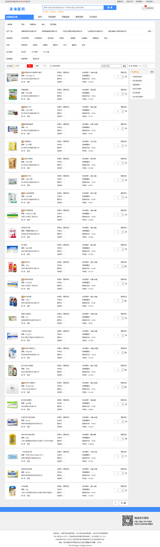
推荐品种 (79, 17)
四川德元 (45, 12)
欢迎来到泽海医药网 (11, 1)
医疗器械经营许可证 (86, 539)
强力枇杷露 (27, 297)
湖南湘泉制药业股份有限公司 (31, 320)
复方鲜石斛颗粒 (26, 400)
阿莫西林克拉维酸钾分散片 (33, 72)
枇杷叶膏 (27, 262)
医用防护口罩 (25, 228)
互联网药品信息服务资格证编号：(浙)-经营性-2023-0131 (87, 536)
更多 (152, 72)
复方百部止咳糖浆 (27, 366)
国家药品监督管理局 (68, 533)
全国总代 (61, 12)
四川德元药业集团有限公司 (30, 96)
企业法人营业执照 (73, 539)
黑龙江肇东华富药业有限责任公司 (32, 337)
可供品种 (52, 17)
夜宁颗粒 (24, 245)
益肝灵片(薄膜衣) (29, 383)
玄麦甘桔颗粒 (28, 159)
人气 (44, 66)
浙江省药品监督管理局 (83, 533)
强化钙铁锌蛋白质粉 (28, 435)
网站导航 (149, 1)
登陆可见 (66, 72)
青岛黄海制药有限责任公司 (30, 355)
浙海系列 (53, 12)
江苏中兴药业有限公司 (28, 389)
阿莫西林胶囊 (28, 279)
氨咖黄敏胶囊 (28, 124)
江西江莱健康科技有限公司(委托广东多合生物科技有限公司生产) (42, 441)
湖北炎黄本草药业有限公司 (30, 251)
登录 (22, 1)
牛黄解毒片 (27, 141)
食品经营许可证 (99, 539)
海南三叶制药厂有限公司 (29, 217)
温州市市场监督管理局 (100, 533)
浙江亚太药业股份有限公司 (30, 79)
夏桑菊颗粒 (25, 90)
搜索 (124, 66)
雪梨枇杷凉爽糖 (26, 469)
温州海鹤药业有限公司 (28, 406)
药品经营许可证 (61, 539)
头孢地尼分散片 (26, 331)
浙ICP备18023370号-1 (61, 536)
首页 (40, 17)
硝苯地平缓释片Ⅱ (30, 348)
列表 (17, 66)
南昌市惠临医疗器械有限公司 (31, 458)
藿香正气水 (27, 107)
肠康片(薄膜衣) (26, 314)
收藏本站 (120, 1)
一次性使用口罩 (26, 452)
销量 (37, 66)
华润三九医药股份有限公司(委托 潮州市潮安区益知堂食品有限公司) (43, 493)
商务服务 (139, 1)
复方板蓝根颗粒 (29, 193)
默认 (29, 66)
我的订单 (130, 1)
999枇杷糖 (24, 486)
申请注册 (27, 1)
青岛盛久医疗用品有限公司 (30, 234)
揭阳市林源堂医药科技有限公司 (31, 424)
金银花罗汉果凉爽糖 (28, 417)
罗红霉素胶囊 (28, 210)
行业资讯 (93, 17)
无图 (10, 66)
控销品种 (65, 17)
